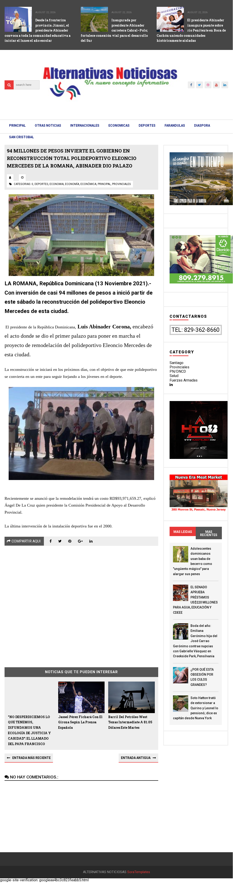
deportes (41, 184)
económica (88, 184)
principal (104, 184)
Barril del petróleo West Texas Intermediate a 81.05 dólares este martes (130, 722)
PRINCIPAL (17, 125)
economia (57, 184)
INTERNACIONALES (84, 125)
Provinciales (179, 367)
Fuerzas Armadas (184, 380)
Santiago (176, 363)
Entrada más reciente (31, 758)
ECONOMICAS (119, 125)
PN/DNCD (178, 371)
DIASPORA (202, 125)
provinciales (121, 184)
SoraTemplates (138, 872)
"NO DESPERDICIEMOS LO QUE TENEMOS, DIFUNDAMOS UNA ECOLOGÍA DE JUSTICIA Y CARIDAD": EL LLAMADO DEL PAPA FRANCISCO (29, 730)
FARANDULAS (175, 125)
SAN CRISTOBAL (21, 137)
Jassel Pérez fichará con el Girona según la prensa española (80, 722)
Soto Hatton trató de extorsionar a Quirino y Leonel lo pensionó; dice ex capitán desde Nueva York (195, 708)
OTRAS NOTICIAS (48, 125)
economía (72, 184)
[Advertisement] (81, 603)
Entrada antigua (135, 758)
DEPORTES (147, 125)
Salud (174, 376)
